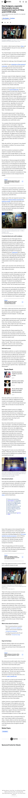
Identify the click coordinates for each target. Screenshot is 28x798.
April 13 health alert (14, 89)
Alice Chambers (6, 18)
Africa (3, 495)
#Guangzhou (11, 500)
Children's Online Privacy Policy (10, 791)
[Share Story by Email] (8, 22)
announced (14, 252)
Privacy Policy (12, 790)
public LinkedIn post (12, 676)
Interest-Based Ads (19, 791)
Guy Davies (12, 18)
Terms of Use (15, 793)
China (22, 46)
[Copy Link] (10, 22)
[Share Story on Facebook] (2, 22)
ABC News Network (5, 790)
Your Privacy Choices (21, 793)
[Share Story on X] (5, 22)
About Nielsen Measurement (7, 793)
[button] (2, 2)
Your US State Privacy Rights (20, 790)
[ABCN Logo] (7, 2)
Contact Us (14, 794)
